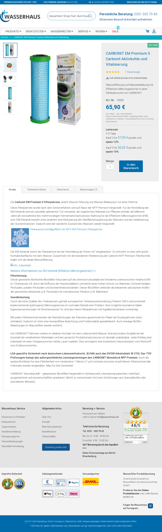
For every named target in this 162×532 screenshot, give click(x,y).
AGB (79, 521)
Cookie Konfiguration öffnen (125, 521)
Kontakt (46, 422)
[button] (10, 50)
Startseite (4, 37)
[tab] (12, 189)
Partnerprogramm (11, 436)
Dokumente (63, 189)
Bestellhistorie (49, 431)
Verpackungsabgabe (91, 521)
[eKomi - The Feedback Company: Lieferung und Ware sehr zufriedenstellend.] (136, 443)
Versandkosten (126, 114)
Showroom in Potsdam (13, 417)
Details (12, 189)
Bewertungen (88, 189)
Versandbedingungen (12, 441)
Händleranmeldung (11, 431)
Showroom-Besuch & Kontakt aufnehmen (125, 19)
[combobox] (71, 16)
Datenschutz (71, 521)
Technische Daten (36, 189)
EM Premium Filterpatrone (87, 229)
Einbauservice (9, 422)
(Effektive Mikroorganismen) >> (77, 270)
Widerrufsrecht (107, 521)
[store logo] (20, 16)
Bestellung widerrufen (56, 447)
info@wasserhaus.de (108, 417)
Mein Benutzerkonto (52, 426)
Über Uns (46, 417)
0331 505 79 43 (145, 14)
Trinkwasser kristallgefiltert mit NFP (51, 229)
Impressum (59, 521)
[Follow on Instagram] (150, 505)
